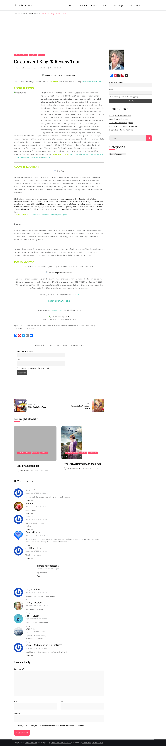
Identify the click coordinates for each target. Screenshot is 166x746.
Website (36, 215)
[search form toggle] (151, 5)
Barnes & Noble (96, 154)
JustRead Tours (56, 310)
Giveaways (118, 5)
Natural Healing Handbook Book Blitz (123, 126)
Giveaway (41, 55)
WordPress (86, 743)
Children (94, 5)
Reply (27, 500)
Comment (19, 669)
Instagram (62, 215)
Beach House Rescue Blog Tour (121, 130)
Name (17, 701)
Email (19, 360)
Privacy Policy (98, 743)
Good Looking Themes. (61, 743)
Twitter (54, 215)
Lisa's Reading (23, 5)
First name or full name (25, 351)
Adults (106, 5)
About (82, 5)
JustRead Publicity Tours (92, 82)
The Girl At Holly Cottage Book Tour (82, 463)
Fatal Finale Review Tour (118, 119)
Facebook (45, 215)
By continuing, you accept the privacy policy (34, 368)
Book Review (92, 453)
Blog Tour (32, 55)
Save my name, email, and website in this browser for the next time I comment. (50, 726)
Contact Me (133, 5)
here (77, 295)
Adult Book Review (21, 55)
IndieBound (36, 157)
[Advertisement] (83, 32)
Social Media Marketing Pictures (43, 645)
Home (72, 5)
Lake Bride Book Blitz (28, 465)
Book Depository (22, 157)
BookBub (46, 157)
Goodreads (75, 154)
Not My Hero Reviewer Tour (120, 115)
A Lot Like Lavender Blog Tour (121, 123)
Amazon (84, 154)
